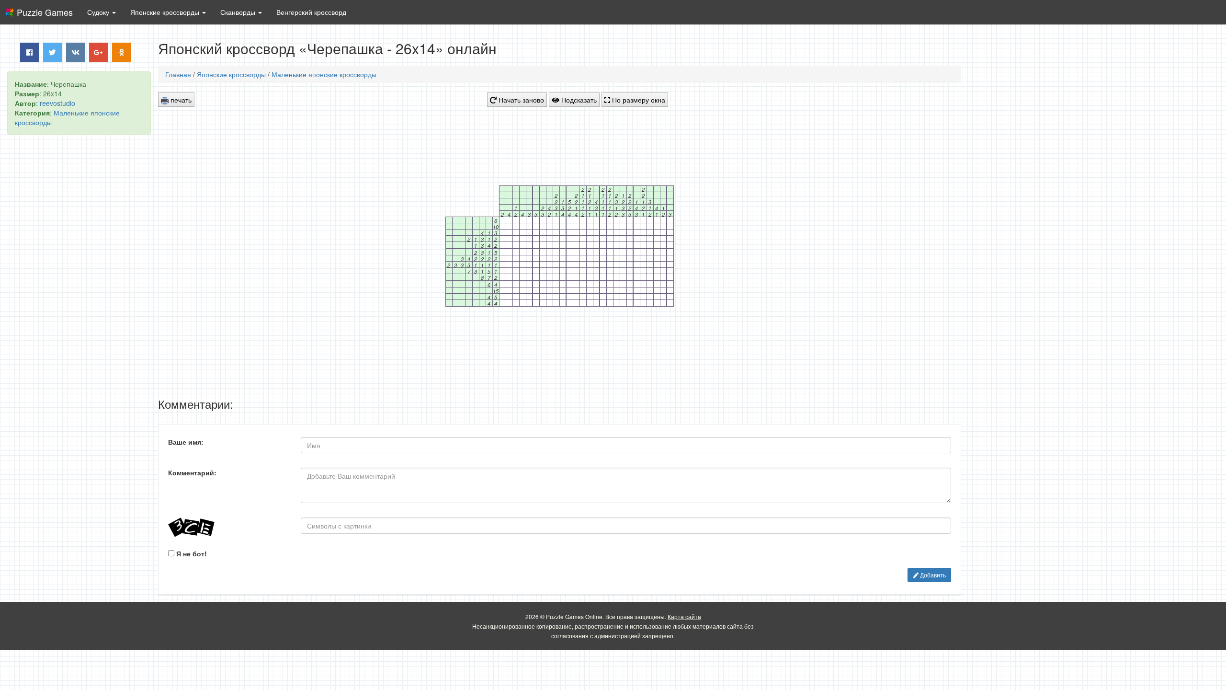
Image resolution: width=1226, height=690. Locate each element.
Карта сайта (684, 616)
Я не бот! (190, 553)
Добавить (932, 575)
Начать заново (520, 99)
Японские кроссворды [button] (165, 12)
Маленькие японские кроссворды (324, 74)
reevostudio (57, 103)
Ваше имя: (186, 442)
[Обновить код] (227, 527)
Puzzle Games (45, 12)
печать (180, 99)
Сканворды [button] (238, 12)
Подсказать (578, 99)
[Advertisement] (79, 288)
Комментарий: (192, 472)
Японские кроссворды (231, 74)
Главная (178, 74)
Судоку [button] (99, 12)
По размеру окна (637, 99)
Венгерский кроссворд (311, 12)
